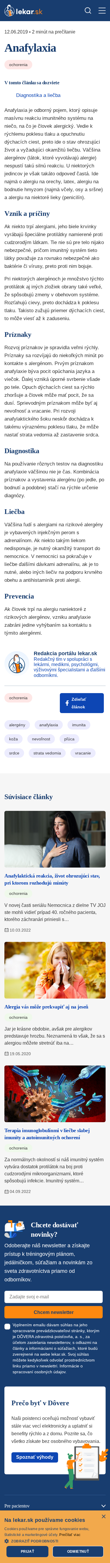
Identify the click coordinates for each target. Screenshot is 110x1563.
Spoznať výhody (34, 1457)
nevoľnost (41, 739)
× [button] (103, 1517)
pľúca (69, 739)
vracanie (83, 753)
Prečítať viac (69, 1535)
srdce (14, 753)
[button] (55, 1541)
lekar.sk (58, 1354)
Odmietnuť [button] (78, 1551)
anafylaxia (48, 724)
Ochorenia (18, 64)
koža (13, 739)
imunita (79, 724)
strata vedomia (47, 753)
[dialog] (55, 1536)
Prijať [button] (27, 1551)
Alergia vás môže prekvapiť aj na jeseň (46, 1007)
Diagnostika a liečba (38, 95)
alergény (17, 724)
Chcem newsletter (54, 1312)
